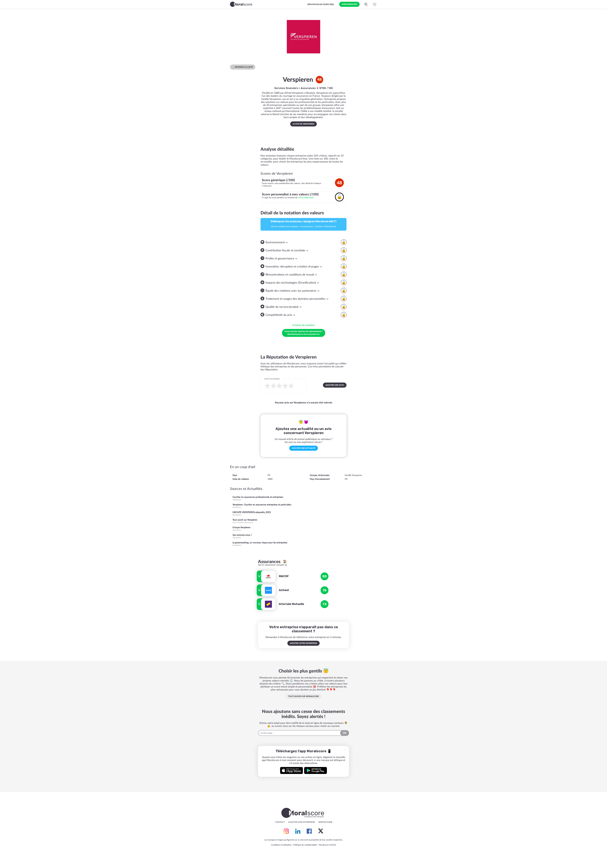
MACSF (284, 576)
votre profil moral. (306, 198)
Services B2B (325, 822)
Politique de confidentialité (305, 845)
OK (344, 733)
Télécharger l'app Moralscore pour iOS (291, 770)
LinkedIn (297, 831)
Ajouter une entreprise (301, 822)
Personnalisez (349, 4)
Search (365, 4)
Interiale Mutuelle (291, 604)
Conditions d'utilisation (281, 845)
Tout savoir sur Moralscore (303, 696)
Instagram (286, 831)
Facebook (309, 831)
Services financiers (286, 88)
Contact (280, 822)
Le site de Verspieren (303, 124)
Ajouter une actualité (303, 448)
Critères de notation (303, 325)
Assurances (308, 88)
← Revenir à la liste (243, 67)
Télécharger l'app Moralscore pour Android (315, 770)
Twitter (320, 831)
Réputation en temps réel (320, 4)
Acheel (284, 590)
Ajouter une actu (334, 385)
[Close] (345, 749)
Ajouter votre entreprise (303, 643)
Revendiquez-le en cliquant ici (304, 332)
